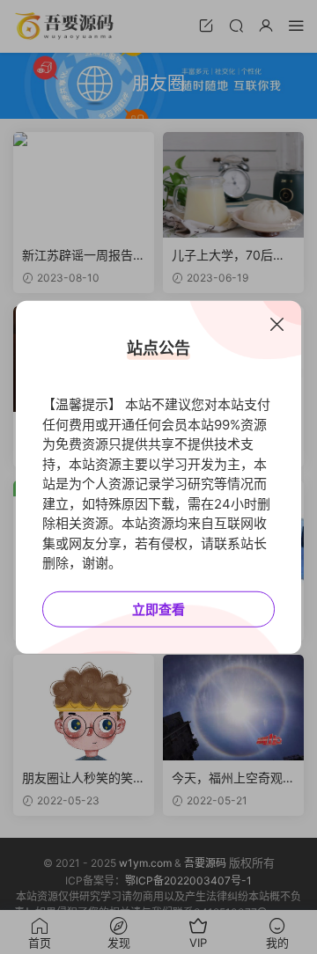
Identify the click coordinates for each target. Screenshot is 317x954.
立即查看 (158, 608)
